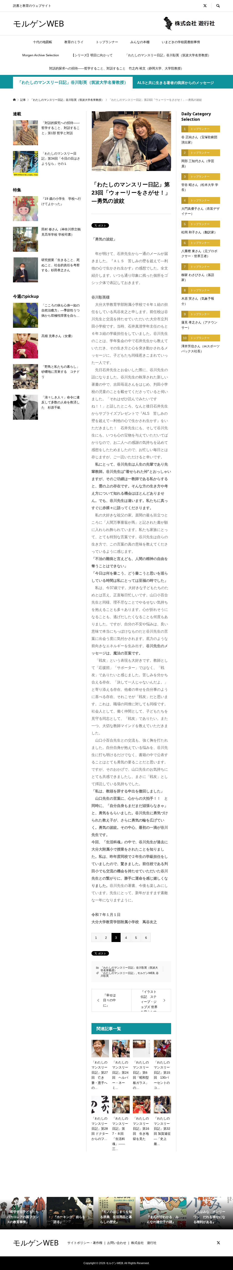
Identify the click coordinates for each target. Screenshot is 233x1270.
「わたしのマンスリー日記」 (118, 973)
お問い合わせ (116, 1243)
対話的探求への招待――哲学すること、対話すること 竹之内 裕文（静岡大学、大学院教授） (116, 68)
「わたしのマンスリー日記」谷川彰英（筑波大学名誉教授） (168, 55)
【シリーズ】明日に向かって (92, 55)
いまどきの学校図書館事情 (181, 42)
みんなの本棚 (139, 42)
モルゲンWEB (38, 23)
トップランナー (107, 42)
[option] (23, 1213)
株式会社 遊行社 (144, 1243)
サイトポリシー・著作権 (84, 1243)
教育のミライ (74, 42)
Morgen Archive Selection (40, 55)
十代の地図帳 (42, 42)
